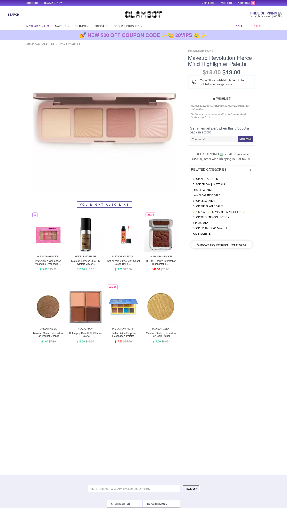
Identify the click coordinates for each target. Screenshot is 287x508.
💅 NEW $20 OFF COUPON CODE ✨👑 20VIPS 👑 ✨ (143, 35)
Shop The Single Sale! (208, 206)
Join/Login (208, 3)
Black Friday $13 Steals (209, 184)
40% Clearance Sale (206, 195)
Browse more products (223, 244)
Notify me (245, 139)
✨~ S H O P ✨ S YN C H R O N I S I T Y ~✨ (219, 211)
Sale (257, 26)
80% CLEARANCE (203, 190)
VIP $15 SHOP (201, 222)
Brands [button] (81, 26)
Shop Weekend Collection (211, 217)
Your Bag (246, 3)
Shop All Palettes (205, 179)
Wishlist (223, 98)
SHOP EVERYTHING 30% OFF (210, 228)
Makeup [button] (61, 26)
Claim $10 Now (53, 3)
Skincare (101, 26)
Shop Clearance (204, 201)
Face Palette (201, 233)
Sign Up (191, 489)
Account (32, 3)
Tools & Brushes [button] (127, 26)
